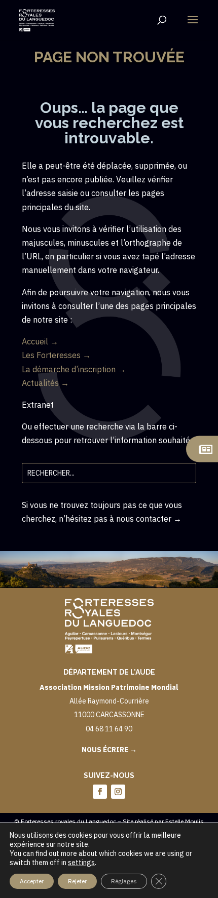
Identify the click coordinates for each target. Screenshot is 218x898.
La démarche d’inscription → (74, 369)
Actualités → (45, 383)
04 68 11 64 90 (109, 728)
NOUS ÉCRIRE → (109, 749)
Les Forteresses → (56, 355)
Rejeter (77, 881)
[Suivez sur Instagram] (118, 792)
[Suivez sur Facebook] (100, 792)
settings (81, 862)
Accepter (32, 881)
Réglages (124, 881)
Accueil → (40, 341)
